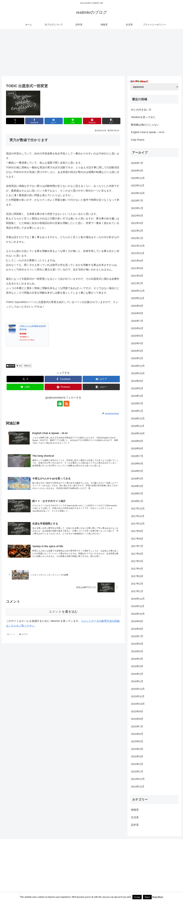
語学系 (11, 366)
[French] (134, 81)
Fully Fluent (137, 139)
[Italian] (139, 81)
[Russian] (144, 81)
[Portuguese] (142, 81)
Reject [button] (147, 897)
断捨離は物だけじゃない (145, 124)
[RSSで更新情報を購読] (66, 403)
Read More (157, 897)
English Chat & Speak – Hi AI (147, 132)
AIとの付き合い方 (141, 109)
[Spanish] (147, 81)
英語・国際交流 (25, 366)
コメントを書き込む (63, 611)
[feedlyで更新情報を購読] (60, 403)
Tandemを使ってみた (143, 117)
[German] (137, 81)
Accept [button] (137, 897)
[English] (131, 81)
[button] (111, 121)
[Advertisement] (91, 52)
